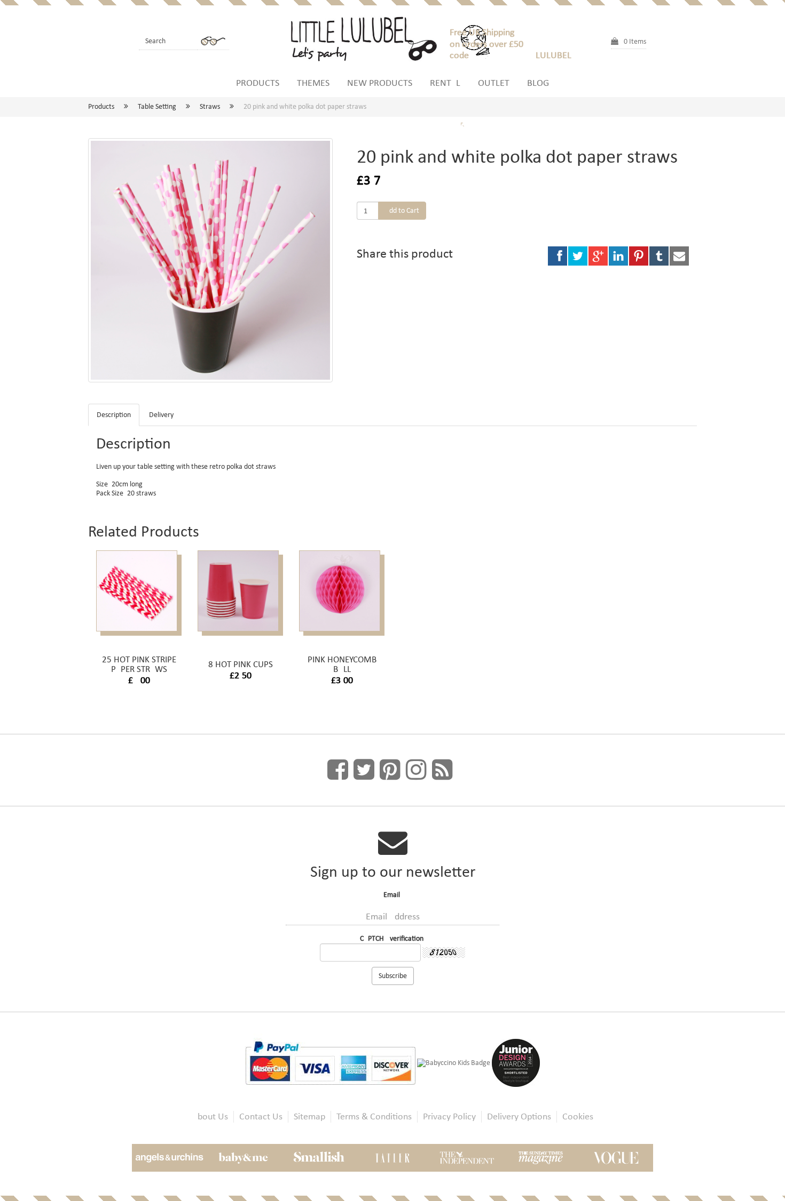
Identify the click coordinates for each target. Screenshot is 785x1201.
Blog (538, 83)
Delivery (161, 414)
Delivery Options (519, 1116)
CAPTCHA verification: (393, 938)
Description (114, 414)
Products (257, 83)
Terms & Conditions (374, 1116)
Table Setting (157, 106)
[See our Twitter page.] (364, 770)
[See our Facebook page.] (337, 770)
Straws (210, 106)
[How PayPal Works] (331, 1062)
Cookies (577, 1116)
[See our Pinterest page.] (390, 770)
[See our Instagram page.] (416, 770)
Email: (392, 895)
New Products (379, 83)
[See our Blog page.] (442, 770)
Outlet (493, 83)
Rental (445, 83)
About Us (210, 1116)
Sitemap (309, 1116)
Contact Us (260, 1116)
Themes (313, 83)
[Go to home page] (368, 37)
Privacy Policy (449, 1116)
